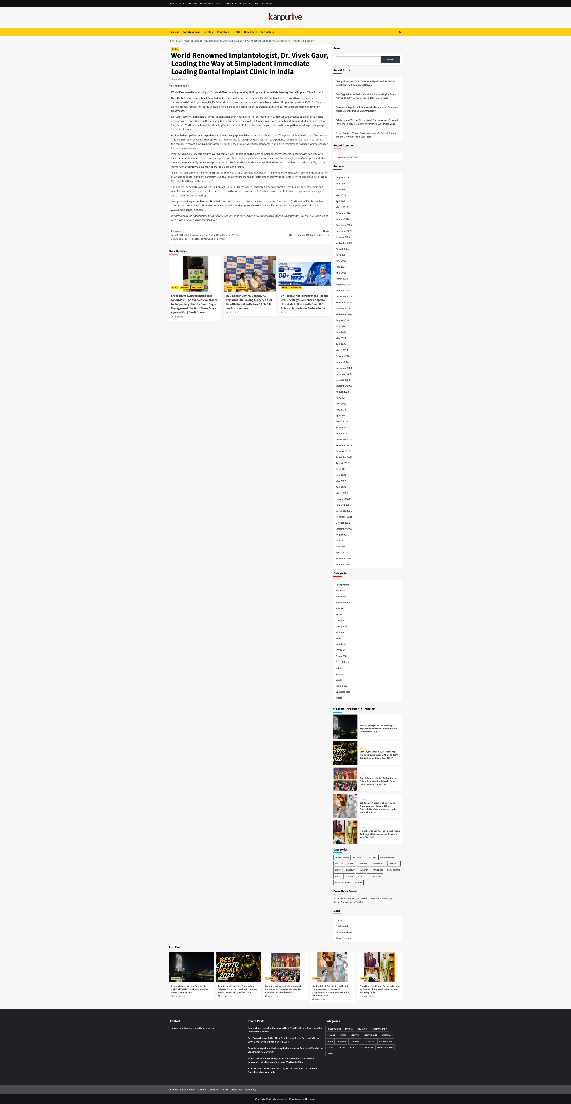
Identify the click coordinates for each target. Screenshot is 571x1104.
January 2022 (343, 504)
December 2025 (344, 225)
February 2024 (343, 356)
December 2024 (344, 296)
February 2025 (343, 284)
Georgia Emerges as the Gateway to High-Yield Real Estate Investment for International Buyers (365, 83)
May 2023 (341, 409)
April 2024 (341, 344)
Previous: (205, 234)
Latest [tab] (339, 709)
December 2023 (344, 368)
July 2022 (341, 469)
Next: (309, 233)
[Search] (400, 32)
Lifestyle (220, 3)
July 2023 (341, 397)
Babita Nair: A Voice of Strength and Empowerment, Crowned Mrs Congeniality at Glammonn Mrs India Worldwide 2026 (367, 122)
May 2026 (341, 195)
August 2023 (342, 391)
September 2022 (344, 457)
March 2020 (342, 552)
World (339, 697)
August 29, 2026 (179, 996)
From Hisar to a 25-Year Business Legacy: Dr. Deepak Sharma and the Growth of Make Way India (366, 135)
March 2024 (342, 350)
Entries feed (342, 926)
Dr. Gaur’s (177, 116)
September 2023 (344, 385)
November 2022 (344, 445)
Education (231, 3)
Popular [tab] (353, 709)
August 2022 (342, 463)
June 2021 (341, 546)
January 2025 (343, 290)
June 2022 (341, 475)
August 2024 (342, 320)
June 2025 (341, 260)
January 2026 (343, 219)
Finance (339, 608)
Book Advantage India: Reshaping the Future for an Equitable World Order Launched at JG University (367, 109)
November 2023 (344, 374)
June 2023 (341, 403)
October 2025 (343, 237)
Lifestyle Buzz (343, 626)
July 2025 (341, 254)
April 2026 (341, 201)
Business (193, 3)
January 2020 (343, 564)
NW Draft (340, 650)
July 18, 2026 (178, 317)
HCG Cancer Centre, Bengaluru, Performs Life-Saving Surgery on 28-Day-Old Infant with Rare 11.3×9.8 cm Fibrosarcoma (249, 302)
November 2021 (344, 516)
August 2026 (342, 177)
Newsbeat (185, 287)
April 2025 (341, 272)
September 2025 (344, 243)
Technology (267, 3)
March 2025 (342, 278)
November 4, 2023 (181, 79)
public (339, 668)
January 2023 (343, 433)
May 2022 (341, 481)
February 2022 (343, 499)
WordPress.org (343, 938)
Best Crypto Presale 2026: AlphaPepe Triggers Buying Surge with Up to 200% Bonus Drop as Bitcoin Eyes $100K (366, 96)
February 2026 (343, 213)
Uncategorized (343, 691)
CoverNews (295, 1099)
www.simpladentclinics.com (187, 209)
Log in (339, 920)
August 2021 (342, 534)
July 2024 (341, 326)
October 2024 (343, 308)
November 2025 (344, 231)
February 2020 (343, 558)
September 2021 (344, 528)
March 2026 (342, 207)
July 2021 (341, 540)
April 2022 (341, 487)
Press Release (197, 287)
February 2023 (343, 427)
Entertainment (206, 3)
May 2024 (341, 338)
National (340, 632)
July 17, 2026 (233, 312)
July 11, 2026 (288, 312)
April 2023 (341, 415)
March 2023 (342, 421)
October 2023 (343, 379)
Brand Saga (254, 3)
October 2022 (343, 451)
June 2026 (341, 189)
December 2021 (344, 510)
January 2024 (343, 362)
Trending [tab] (369, 709)
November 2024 (344, 302)
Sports (339, 680)
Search (337, 48)
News (338, 638)
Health (242, 3)
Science (339, 674)
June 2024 (341, 332)
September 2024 (344, 314)
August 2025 (342, 248)
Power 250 (341, 656)
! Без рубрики (343, 584)
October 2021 (343, 522)
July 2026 (341, 183)
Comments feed (344, 932)
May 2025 (341, 266)
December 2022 (344, 439)
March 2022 (342, 493)
